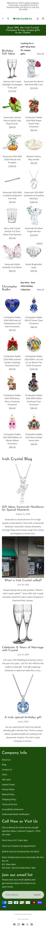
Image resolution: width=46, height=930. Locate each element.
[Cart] (43, 18)
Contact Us (7, 769)
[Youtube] (23, 924)
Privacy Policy (8, 789)
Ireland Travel (8, 784)
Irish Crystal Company (25, 914)
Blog (4, 764)
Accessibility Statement (12, 809)
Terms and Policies (23, 919)
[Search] (8, 18)
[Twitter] (27, 924)
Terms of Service (9, 804)
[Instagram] (18, 924)
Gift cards (6, 779)
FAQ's (4, 774)
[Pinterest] (31, 924)
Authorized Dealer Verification (15, 814)
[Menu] (3, 18)
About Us (6, 759)
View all (40, 53)
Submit (37, 894)
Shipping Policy (9, 799)
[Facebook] (14, 924)
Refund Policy (8, 794)
